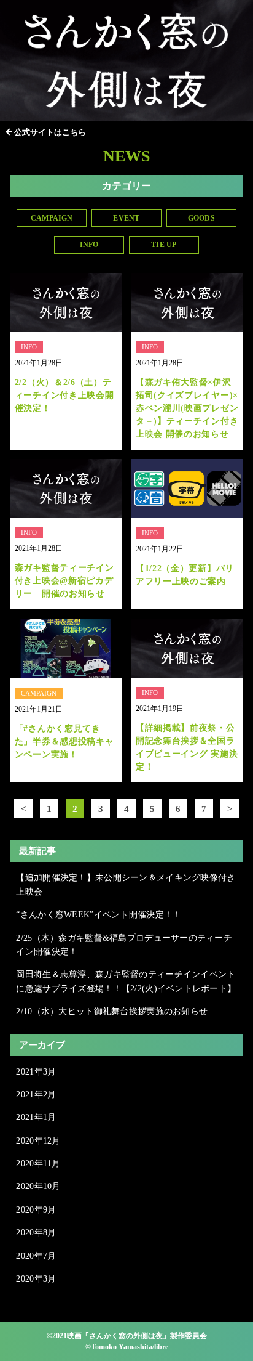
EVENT (126, 218)
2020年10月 (38, 1186)
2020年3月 (36, 1278)
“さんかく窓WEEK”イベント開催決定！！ (98, 914)
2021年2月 (36, 1094)
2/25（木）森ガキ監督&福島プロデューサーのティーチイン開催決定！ (124, 944)
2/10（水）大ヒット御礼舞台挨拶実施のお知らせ (112, 1011)
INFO (89, 244)
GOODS (201, 218)
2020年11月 (38, 1163)
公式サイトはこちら (50, 132)
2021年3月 (36, 1071)
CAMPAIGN (52, 218)
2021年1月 (36, 1117)
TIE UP (163, 244)
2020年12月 (38, 1140)
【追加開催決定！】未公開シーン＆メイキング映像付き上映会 (125, 884)
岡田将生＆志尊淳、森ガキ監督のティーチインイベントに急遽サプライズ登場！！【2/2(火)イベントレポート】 (126, 981)
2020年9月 (36, 1209)
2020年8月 (36, 1232)
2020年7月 (36, 1256)
